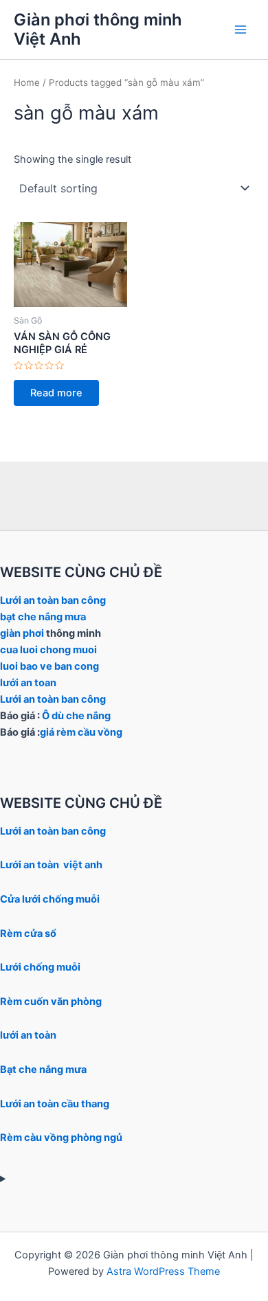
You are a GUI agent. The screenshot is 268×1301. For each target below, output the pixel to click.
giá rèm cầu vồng (81, 732)
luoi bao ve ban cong (49, 666)
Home (27, 82)
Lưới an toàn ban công (53, 600)
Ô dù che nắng (76, 716)
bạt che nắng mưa (44, 617)
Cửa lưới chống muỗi (50, 899)
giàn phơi (22, 633)
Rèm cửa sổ (28, 933)
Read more (56, 393)
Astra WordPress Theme (163, 1271)
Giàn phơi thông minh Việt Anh (98, 29)
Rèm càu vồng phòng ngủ (61, 1137)
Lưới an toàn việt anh (51, 865)
